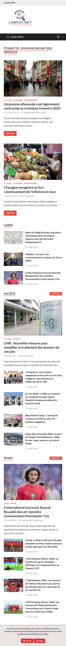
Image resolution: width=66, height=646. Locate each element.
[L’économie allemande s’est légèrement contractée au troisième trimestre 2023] (33, 78)
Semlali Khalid (27, 196)
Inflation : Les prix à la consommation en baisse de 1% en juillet (43, 257)
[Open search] (58, 37)
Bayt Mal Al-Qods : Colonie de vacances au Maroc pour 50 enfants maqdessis (41, 418)
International (30, 100)
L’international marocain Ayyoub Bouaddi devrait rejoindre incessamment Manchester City (42, 276)
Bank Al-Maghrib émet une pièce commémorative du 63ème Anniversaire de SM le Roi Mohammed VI (43, 237)
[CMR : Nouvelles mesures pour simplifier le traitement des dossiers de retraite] (33, 301)
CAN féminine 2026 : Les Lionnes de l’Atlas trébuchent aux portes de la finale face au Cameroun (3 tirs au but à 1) (43, 585)
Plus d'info (27, 641)
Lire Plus (9, 133)
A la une (8, 100)
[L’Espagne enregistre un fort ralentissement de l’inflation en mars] (33, 162)
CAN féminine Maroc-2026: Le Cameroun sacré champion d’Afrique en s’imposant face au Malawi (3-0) (42, 563)
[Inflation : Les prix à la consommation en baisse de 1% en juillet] (13, 254)
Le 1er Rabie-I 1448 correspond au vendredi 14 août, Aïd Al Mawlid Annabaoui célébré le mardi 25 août (42, 398)
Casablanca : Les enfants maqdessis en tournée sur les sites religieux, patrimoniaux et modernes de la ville (43, 377)
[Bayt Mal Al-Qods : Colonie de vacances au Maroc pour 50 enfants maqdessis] (13, 415)
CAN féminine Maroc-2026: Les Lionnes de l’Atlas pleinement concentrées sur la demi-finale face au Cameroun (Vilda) (42, 606)
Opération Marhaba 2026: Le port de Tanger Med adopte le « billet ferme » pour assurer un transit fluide (43, 438)
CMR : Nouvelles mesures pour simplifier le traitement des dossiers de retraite (31, 347)
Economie (17, 100)
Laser (6, 503)
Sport (13, 503)
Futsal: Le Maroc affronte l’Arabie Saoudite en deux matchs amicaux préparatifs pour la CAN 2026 (43, 543)
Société (16, 339)
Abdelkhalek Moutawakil (35, 112)
